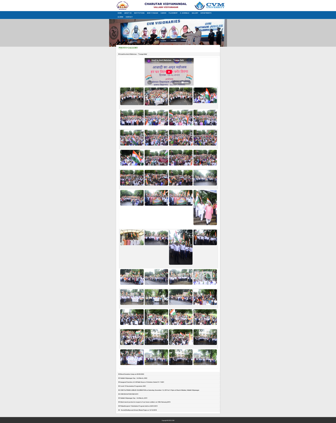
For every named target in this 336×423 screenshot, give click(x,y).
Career (163, 13)
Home (120, 13)
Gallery (195, 13)
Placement (173, 13)
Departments (206, 13)
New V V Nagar (152, 13)
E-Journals (184, 13)
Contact (129, 17)
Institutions (139, 13)
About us (128, 13)
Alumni (120, 17)
